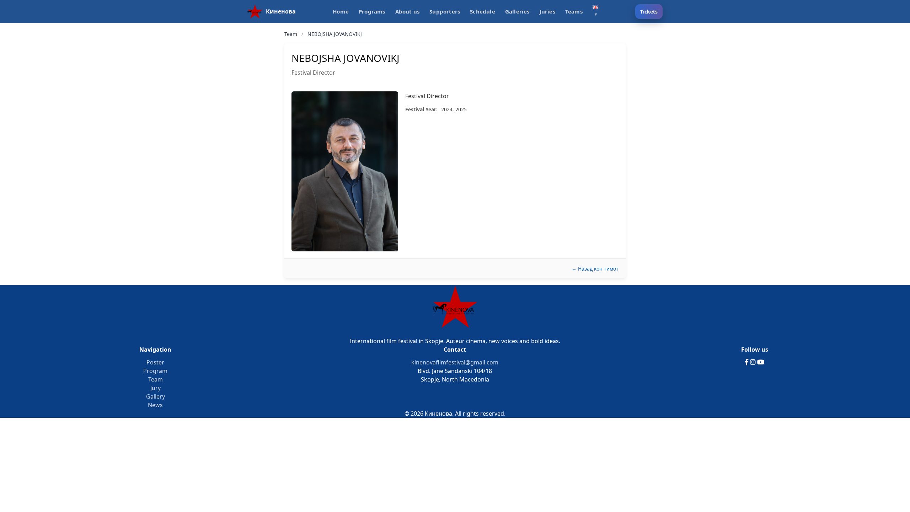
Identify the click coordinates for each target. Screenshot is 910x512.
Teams (574, 11)
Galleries (517, 11)
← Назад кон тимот (595, 268)
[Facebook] (747, 362)
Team (291, 34)
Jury (155, 388)
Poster (155, 362)
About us (407, 11)
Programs (372, 11)
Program (155, 371)
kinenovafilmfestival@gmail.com (454, 362)
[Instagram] (753, 362)
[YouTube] (760, 362)
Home (341, 11)
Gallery (155, 396)
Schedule (482, 11)
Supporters (444, 11)
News (155, 405)
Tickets (649, 11)
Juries (547, 11)
